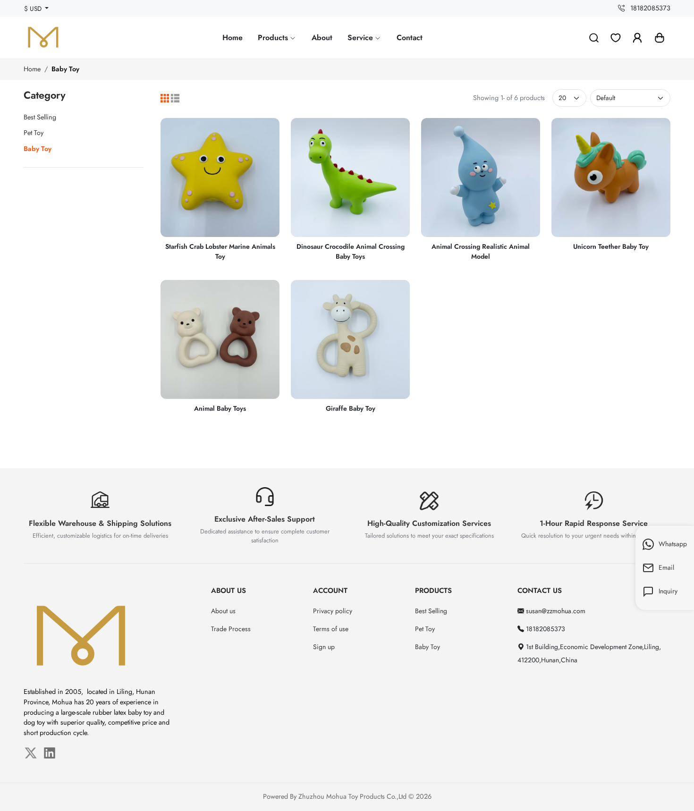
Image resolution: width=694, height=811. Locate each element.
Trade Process (231, 629)
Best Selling (40, 117)
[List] (175, 98)
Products (274, 37)
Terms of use (330, 629)
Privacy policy (332, 611)
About (322, 37)
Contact (410, 37)
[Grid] (165, 98)
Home (232, 37)
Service (361, 37)
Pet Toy (33, 132)
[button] (659, 37)
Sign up (324, 646)
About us (223, 611)
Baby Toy (65, 69)
